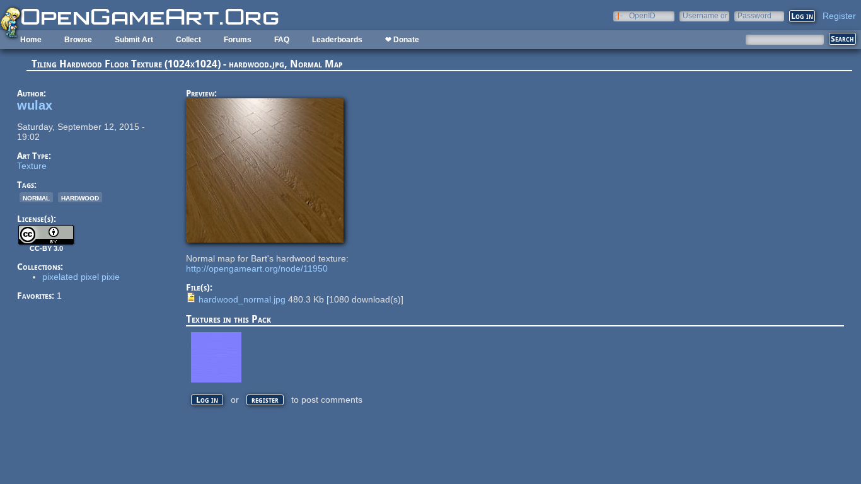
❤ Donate (402, 39)
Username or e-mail (705, 15)
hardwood (80, 197)
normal (36, 197)
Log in (207, 400)
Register (839, 16)
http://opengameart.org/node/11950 (257, 268)
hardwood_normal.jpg (242, 299)
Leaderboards (337, 39)
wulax (34, 105)
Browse (78, 39)
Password (754, 15)
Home (31, 39)
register (265, 400)
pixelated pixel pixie (81, 277)
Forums (237, 39)
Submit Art (134, 39)
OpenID (642, 15)
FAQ (281, 39)
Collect (188, 39)
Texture (32, 166)
